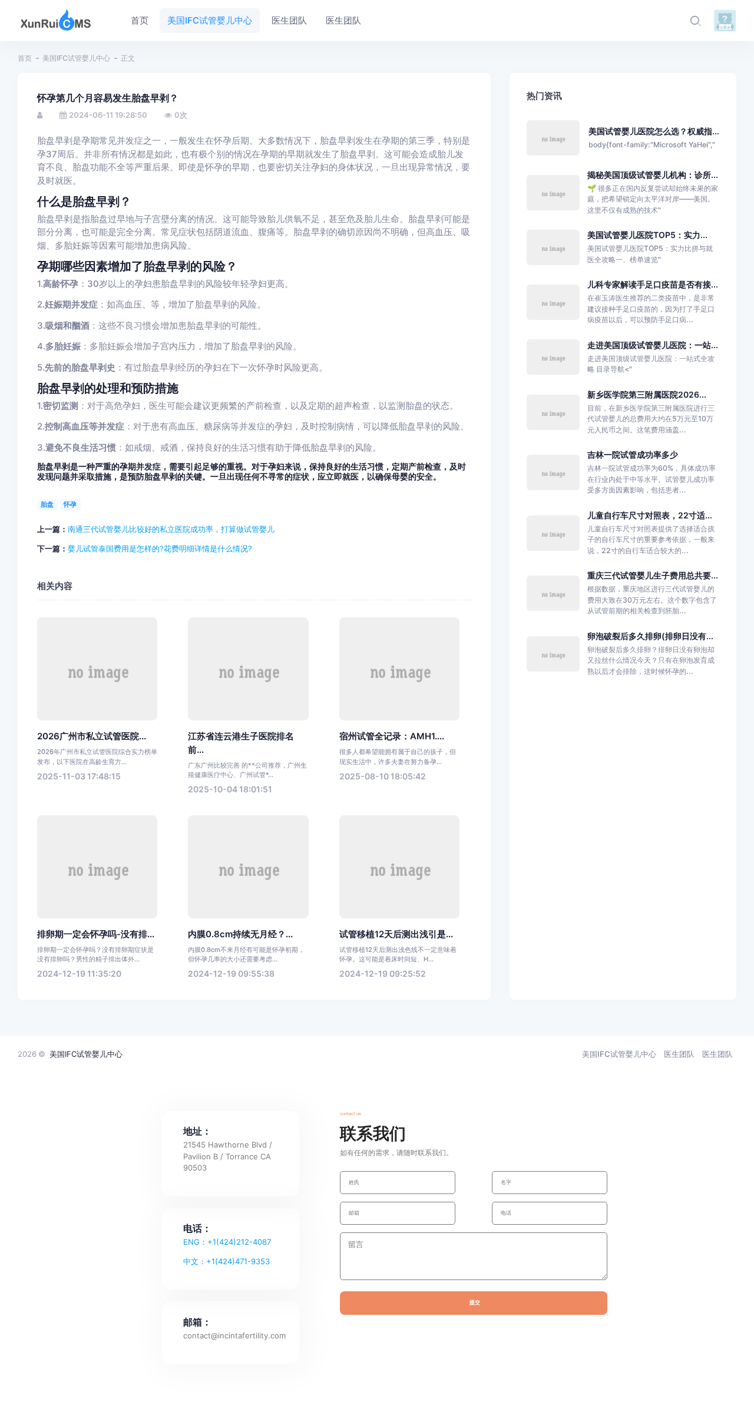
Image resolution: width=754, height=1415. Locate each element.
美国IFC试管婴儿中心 (76, 58)
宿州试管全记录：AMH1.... (391, 736)
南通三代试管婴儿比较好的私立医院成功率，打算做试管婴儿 (171, 529)
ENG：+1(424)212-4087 (227, 1242)
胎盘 (47, 504)
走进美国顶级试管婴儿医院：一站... (652, 345)
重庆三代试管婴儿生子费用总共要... (652, 575)
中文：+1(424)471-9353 (226, 1261)
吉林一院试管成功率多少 (632, 454)
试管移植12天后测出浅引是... (396, 934)
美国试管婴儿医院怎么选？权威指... (653, 131)
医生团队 (679, 1054)
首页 (25, 58)
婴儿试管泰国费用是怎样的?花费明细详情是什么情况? (160, 548)
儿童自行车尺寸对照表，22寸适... (649, 515)
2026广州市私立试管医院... (91, 736)
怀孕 (70, 504)
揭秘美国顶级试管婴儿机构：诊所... (652, 175)
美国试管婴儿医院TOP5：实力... (647, 235)
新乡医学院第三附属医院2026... (646, 394)
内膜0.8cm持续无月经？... (240, 934)
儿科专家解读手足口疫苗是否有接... (652, 284)
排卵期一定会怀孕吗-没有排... (95, 934)
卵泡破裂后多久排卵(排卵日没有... (650, 636)
